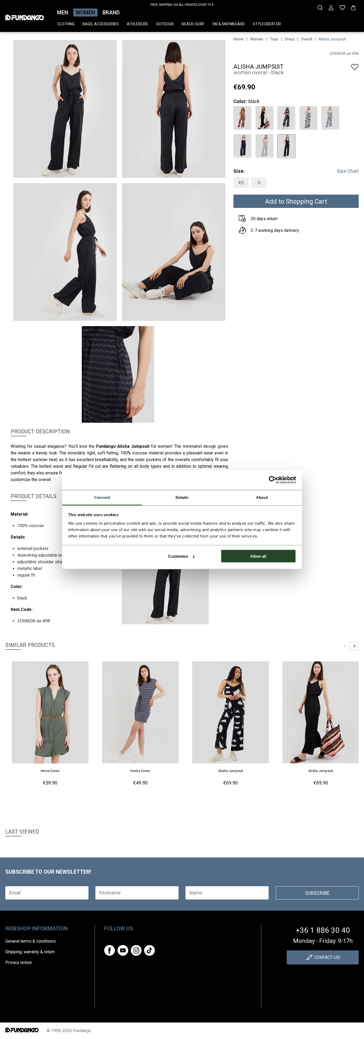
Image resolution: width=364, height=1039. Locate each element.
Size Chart (348, 171)
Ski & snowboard (228, 24)
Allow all (258, 556)
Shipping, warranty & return (30, 951)
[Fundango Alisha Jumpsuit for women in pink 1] (242, 117)
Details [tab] (182, 497)
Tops (274, 39)
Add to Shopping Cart (296, 201)
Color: (240, 101)
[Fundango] (24, 15)
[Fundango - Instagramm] (136, 950)
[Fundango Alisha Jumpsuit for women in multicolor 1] (330, 117)
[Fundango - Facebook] (109, 950)
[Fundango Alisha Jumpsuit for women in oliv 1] (264, 145)
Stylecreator (267, 24)
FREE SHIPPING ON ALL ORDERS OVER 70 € (182, 5)
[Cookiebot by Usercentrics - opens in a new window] (272, 480)
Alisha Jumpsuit (332, 39)
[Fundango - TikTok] (149, 950)
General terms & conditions (30, 941)
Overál (306, 39)
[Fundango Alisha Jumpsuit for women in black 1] (264, 117)
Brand (111, 12)
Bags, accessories (101, 24)
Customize (178, 556)
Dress (289, 39)
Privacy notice (18, 962)
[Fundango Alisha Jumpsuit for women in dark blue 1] (242, 145)
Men (62, 12)
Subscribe (317, 893)
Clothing (66, 24)
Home (238, 39)
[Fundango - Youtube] (123, 950)
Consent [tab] (102, 497)
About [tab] (262, 497)
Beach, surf (193, 24)
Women (85, 12)
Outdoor (165, 24)
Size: (239, 171)
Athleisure (137, 24)
